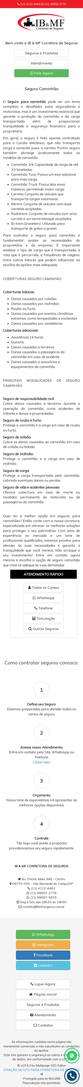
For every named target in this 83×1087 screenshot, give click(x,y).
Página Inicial (45, 994)
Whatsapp (45, 597)
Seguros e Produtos (41, 53)
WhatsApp (44, 934)
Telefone (45, 608)
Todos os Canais (45, 587)
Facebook (44, 955)
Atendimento (41, 63)
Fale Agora (43, 73)
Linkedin (44, 965)
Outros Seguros (45, 628)
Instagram (44, 944)
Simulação (45, 618)
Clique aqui (41, 762)
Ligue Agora (44, 984)
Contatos (45, 1025)
